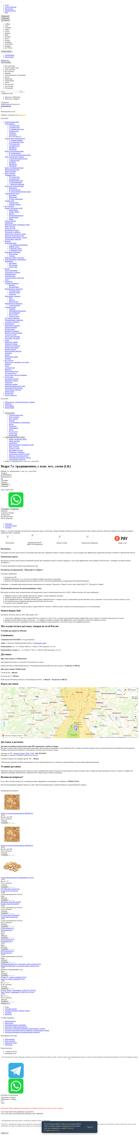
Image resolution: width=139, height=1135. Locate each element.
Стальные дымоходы (12, 322)
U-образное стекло (15, 250)
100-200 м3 (13, 135)
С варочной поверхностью (18, 158)
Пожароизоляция (11, 327)
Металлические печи (12, 169)
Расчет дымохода (11, 395)
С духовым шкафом (16, 140)
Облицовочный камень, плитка (16, 237)
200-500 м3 (13, 149)
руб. (5, 20)
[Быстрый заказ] (10, 484)
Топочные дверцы (11, 344)
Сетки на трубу (10, 228)
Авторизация (9, 55)
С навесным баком (15, 182)
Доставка (8, 527)
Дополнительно (10, 307)
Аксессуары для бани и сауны (15, 234)
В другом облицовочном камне (20, 155)
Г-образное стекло (15, 248)
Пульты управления (16, 199)
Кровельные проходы (12, 325)
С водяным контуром (16, 129)
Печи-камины (10, 124)
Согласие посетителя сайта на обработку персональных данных (27, 1030)
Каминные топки (11, 1043)
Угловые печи (14, 131)
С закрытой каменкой (16, 184)
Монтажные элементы (12, 296)
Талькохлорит (14, 217)
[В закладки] (12, 855)
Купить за (5, 1133)
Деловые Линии (19, 753)
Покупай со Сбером (27, 402)
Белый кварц (13, 210)
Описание (8, 524)
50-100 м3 (12, 133)
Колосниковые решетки (13, 351)
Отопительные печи (12, 122)
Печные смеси (10, 329)
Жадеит (11, 214)
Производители (10, 11)
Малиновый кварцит (16, 215)
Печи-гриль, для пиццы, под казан (17, 362)
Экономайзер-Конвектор (17, 311)
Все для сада (9, 360)
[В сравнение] (14, 855)
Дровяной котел (10, 274)
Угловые (12, 256)
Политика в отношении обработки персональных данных (25, 1028)
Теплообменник (14, 313)
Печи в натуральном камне (14, 151)
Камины (8, 241)
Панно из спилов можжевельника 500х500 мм (17, 845)
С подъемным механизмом (18, 245)
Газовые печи (9, 201)
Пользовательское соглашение (15, 1025)
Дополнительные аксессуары (15, 386)
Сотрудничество (10, 7)
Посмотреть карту (40, 643)
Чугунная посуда (11, 373)
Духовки (8, 358)
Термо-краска (9, 391)
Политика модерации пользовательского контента (22, 1032)
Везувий (12, 285)
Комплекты (13, 188)
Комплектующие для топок (14, 258)
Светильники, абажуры (13, 239)
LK (2, 478)
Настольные (13, 265)
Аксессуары (13, 267)
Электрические (10, 276)
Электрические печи (12, 193)
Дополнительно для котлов (14, 278)
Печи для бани (10, 173)
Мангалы (8, 369)
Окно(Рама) (9, 223)
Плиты (7, 355)
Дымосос (12, 309)
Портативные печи (11, 371)
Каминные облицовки (12, 252)
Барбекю (8, 364)
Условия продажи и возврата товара (17, 1010)
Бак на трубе (13, 314)
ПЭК (27, 753)
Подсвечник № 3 (7, 941)
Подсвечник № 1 (7, 953)
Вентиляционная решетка (14, 388)
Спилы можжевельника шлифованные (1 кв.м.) (17, 877)
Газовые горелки (15, 204)
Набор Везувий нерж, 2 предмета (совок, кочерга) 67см (20, 966)
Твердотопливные (11, 270)
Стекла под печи (10, 335)
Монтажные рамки (11, 357)
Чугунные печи (14, 125)
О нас (7, 5)
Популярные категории (9, 1036)
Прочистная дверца (11, 347)
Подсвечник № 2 (7, 930)
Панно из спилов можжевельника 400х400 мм (17, 813)
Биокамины (9, 261)
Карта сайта (9, 1023)
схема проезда (6, 106)
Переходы (12, 294)
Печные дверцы (10, 349)
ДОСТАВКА (9, 406)
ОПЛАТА (8, 404)
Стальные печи (14, 127)
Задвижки (8, 353)
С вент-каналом (14, 305)
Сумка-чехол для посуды (9, 891)
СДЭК (32, 753)
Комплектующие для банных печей (17, 225)
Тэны (7, 280)
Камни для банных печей (13, 208)
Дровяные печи (10, 175)
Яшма (11, 219)
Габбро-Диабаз (14, 212)
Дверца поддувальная (12, 346)
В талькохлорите (15, 153)
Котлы (7, 269)
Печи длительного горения (14, 157)
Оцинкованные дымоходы (14, 320)
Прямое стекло (14, 247)
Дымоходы (8, 281)
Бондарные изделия (12, 230)
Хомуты (12, 300)
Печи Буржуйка (10, 171)
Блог (6, 12)
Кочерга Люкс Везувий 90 (10, 904)
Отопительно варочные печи (15, 138)
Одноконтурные (14, 291)
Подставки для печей (12, 338)
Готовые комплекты (12, 283)
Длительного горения (12, 272)
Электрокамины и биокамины (15, 259)
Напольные (13, 197)
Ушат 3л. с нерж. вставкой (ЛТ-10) (13, 979)
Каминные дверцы (11, 342)
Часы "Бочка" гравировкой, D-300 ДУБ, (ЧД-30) (17, 992)
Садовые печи (10, 368)
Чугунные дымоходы (12, 318)
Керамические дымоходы (13, 303)
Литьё (7, 340)
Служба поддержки (7, 1018)
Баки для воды (10, 226)
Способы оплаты (11, 526)
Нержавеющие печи (16, 180)
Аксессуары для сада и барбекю (16, 375)
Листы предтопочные (12, 336)
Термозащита (9, 324)
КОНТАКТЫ (9, 408)
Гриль (7, 366)
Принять (90, 1127)
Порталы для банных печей (14, 236)
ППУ (11, 298)
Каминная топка (10, 243)
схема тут (22, 115)
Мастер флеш (13, 302)
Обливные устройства (12, 232)
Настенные (13, 195)
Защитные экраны (11, 384)
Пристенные (13, 254)
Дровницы (8, 382)
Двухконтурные (14, 292)
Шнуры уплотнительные (13, 333)
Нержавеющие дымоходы (14, 289)
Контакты (8, 1014)
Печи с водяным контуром (14, 168)
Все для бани (9, 206)
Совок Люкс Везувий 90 (9, 917)
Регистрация (9, 57)
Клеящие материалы (12, 331)
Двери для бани (10, 221)
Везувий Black (14, 287)
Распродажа (9, 9)
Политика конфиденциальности (16, 1027)
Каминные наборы (11, 380)
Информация (5, 1003)
